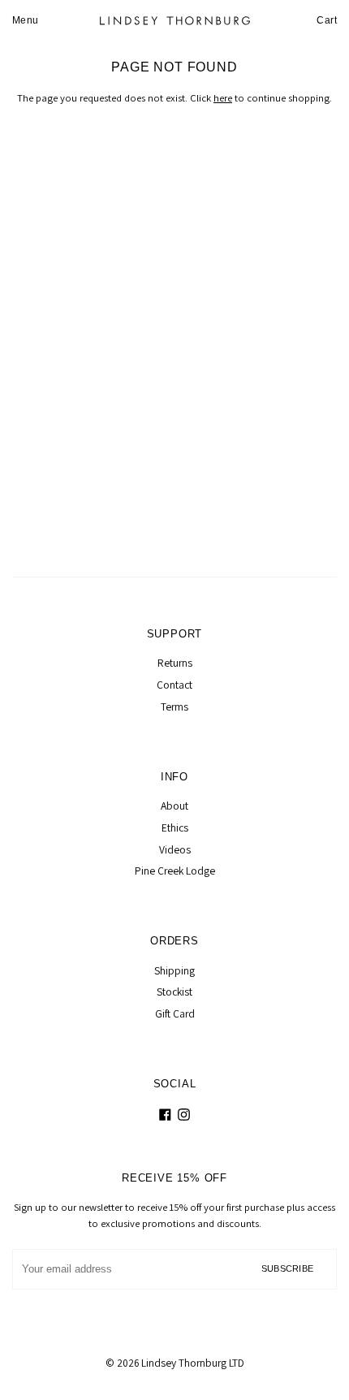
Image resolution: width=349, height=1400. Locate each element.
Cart (327, 20)
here (222, 98)
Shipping (174, 970)
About (174, 805)
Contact (174, 684)
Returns (174, 662)
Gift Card (175, 1013)
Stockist (174, 991)
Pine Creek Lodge (175, 870)
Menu (25, 20)
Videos (175, 849)
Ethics (175, 827)
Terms (174, 706)
